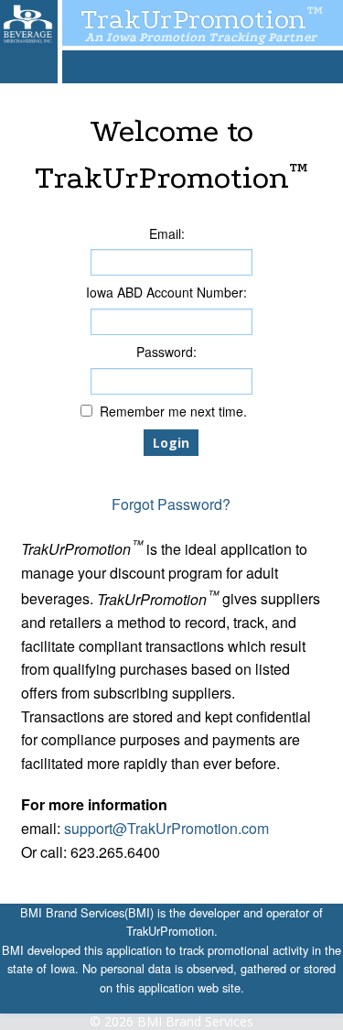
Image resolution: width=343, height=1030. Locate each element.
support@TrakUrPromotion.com (166, 828)
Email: (167, 234)
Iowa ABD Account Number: (166, 293)
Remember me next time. (173, 412)
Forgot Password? (171, 504)
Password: (166, 352)
